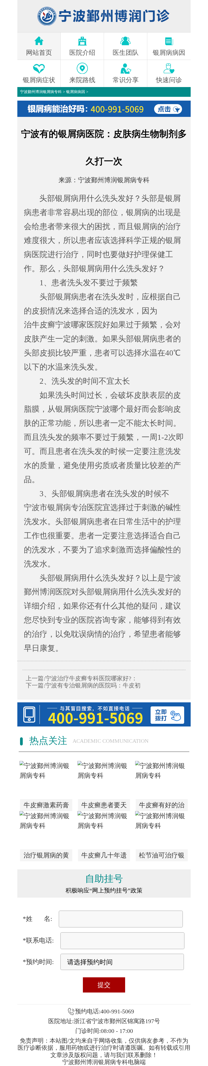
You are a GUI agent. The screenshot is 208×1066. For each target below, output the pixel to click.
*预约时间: (38, 961)
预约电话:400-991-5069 (104, 1011)
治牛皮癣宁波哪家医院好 (67, 324)
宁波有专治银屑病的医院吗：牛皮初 (93, 685)
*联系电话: (38, 940)
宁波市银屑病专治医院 (63, 507)
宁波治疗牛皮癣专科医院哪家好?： (91, 678)
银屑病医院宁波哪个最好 (98, 409)
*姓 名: (37, 918)
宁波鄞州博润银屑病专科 (41, 92)
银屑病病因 (75, 92)
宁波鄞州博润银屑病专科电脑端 (104, 1062)
